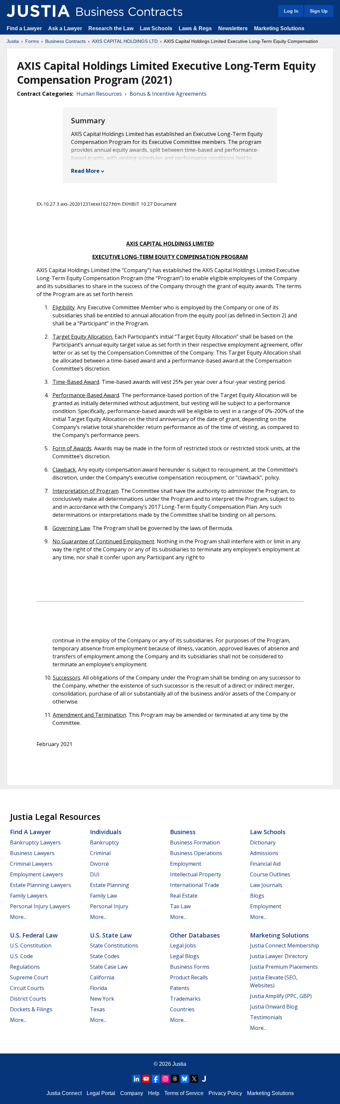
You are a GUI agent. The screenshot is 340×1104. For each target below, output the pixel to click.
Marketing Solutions (279, 28)
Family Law (103, 895)
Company (131, 1093)
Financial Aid (265, 863)
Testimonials (266, 1017)
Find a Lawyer (24, 28)
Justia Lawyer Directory (279, 956)
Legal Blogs (184, 956)
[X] (194, 1079)
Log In (291, 11)
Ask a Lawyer (65, 28)
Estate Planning (109, 885)
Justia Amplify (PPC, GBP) (281, 996)
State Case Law (109, 966)
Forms (32, 41)
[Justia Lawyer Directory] (204, 1079)
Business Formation (195, 842)
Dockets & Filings (31, 1009)
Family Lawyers (28, 895)
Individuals (106, 832)
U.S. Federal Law (34, 935)
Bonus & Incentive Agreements (168, 93)
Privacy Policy (225, 1093)
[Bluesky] (185, 1079)
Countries (182, 1009)
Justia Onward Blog (274, 1006)
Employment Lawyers (36, 874)
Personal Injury (109, 906)
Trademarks (185, 998)
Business (183, 832)
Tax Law (180, 906)
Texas (97, 1009)
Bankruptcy (104, 842)
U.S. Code (21, 956)
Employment (185, 863)
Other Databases (195, 935)
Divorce (99, 863)
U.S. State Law (111, 935)
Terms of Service (184, 1093)
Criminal (100, 853)
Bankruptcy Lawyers (35, 842)
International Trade (194, 885)
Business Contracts (65, 41)
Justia (13, 41)
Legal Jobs (183, 945)
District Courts (28, 998)
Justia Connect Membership (284, 945)
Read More (85, 170)
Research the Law (110, 28)
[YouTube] (146, 1079)
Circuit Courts (27, 988)
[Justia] (38, 11)
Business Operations (196, 853)
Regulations (25, 966)
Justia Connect (64, 1093)
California (102, 977)
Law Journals (266, 885)
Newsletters (233, 28)
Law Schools (156, 28)
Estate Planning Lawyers (40, 885)
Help (153, 1093)
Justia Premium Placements (284, 966)
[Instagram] (165, 1079)
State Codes (105, 956)
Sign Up (319, 11)
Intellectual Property (195, 874)
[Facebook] (156, 1079)
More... (18, 917)
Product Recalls (189, 977)
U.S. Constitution (30, 945)
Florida (98, 988)
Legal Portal (101, 1093)
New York (102, 998)
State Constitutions (114, 945)
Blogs (257, 895)
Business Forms (190, 966)
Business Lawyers (32, 853)
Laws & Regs (195, 28)
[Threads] (175, 1079)
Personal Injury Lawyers (40, 906)
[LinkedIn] (136, 1079)
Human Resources (99, 93)
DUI (95, 874)
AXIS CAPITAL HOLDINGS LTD (125, 41)
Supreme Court (29, 977)
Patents (179, 988)
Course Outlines (270, 874)
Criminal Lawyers (31, 863)
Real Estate (184, 895)
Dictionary (263, 842)
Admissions (264, 853)
